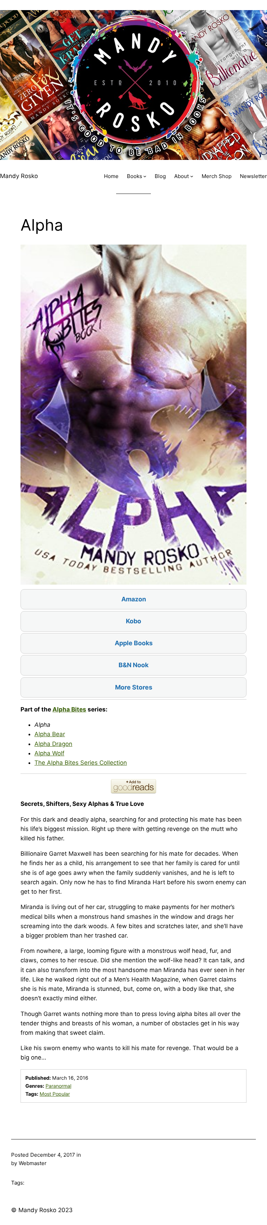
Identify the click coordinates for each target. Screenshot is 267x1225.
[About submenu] (191, 176)
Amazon (133, 599)
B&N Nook (133, 665)
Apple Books (134, 643)
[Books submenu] (144, 176)
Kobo (133, 621)
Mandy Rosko (19, 175)
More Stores (133, 687)
